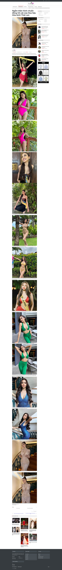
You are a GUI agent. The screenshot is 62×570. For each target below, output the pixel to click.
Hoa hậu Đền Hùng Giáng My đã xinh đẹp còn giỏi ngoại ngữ (32, 531)
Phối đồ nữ (40, 21)
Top (48, 566)
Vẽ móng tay (45, 20)
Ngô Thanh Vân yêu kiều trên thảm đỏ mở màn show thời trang (24, 546)
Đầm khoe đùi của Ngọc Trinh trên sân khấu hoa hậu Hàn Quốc (45, 56)
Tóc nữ (39, 20)
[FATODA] (31, 4)
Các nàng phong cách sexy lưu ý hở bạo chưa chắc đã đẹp (16, 534)
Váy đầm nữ (45, 19)
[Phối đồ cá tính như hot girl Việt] (33, 537)
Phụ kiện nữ (45, 21)
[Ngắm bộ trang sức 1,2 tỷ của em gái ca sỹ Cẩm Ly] (16, 520)
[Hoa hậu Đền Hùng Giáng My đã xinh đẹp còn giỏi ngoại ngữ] (33, 523)
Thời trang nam (15, 6)
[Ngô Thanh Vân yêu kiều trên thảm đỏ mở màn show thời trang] (24, 538)
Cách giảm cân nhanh (40, 556)
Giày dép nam (40, 6)
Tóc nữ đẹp (26, 555)
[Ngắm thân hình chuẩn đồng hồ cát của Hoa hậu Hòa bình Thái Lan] (24, 32)
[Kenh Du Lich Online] (36, 507)
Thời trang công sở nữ (41, 19)
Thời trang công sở (30, 6)
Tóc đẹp (35, 6)
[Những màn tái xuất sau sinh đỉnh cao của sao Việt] (24, 523)
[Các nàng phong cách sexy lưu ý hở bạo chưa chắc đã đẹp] (16, 529)
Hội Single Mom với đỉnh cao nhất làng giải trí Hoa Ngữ (30, 513)
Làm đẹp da (43, 53)
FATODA (15, 568)
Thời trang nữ (20, 6)
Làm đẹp (25, 6)
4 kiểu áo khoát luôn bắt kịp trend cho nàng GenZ (18, 513)
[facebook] (43, 0)
